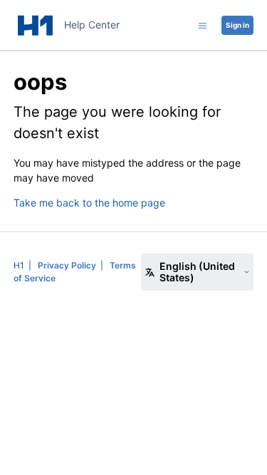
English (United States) (197, 271)
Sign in (237, 25)
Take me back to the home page (89, 203)
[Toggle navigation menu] (202, 25)
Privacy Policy (67, 265)
